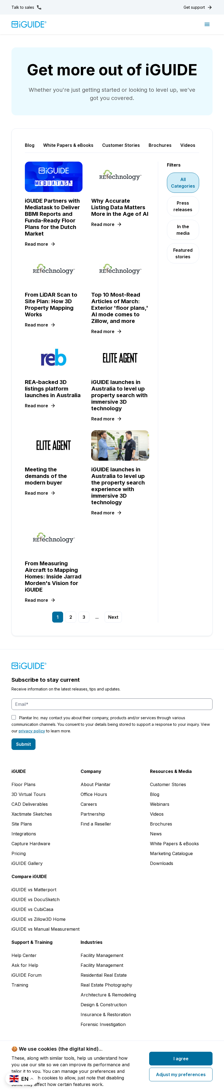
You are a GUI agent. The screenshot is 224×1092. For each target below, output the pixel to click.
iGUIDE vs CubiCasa (32, 909)
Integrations (23, 833)
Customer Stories (168, 784)
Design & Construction (104, 1004)
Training (19, 985)
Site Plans (21, 824)
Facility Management (102, 955)
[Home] (29, 24)
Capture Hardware (30, 843)
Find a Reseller (96, 824)
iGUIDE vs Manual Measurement (45, 929)
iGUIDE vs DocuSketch (35, 899)
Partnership (93, 814)
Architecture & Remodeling (108, 995)
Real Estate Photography (106, 985)
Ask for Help (24, 965)
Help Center (24, 955)
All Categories (183, 183)
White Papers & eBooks (174, 843)
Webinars (159, 804)
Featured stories (183, 253)
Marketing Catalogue (171, 853)
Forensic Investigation (103, 1024)
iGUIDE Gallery (27, 863)
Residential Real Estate (104, 975)
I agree (180, 1058)
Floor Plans (23, 784)
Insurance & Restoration (106, 1014)
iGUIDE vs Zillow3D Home (38, 919)
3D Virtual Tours (28, 794)
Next (113, 617)
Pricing (18, 853)
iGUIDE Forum (26, 975)
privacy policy (32, 731)
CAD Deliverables (29, 804)
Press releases (182, 206)
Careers (89, 804)
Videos (157, 814)
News (156, 833)
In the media (183, 230)
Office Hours (94, 794)
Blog (154, 794)
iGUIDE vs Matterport (33, 889)
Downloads (161, 863)
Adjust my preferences (181, 1074)
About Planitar (96, 784)
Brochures (161, 824)
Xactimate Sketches (31, 814)
